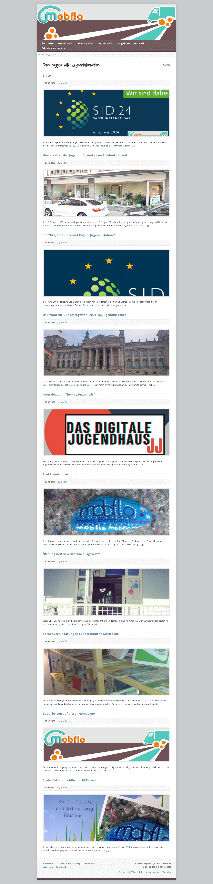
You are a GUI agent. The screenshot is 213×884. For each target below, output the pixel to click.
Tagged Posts (52, 54)
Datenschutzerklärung (69, 863)
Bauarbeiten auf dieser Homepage (69, 713)
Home (41, 54)
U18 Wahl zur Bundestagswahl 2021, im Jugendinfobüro (84, 315)
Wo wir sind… (106, 43)
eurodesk (139, 43)
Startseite (48, 43)
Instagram (47, 867)
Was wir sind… (86, 43)
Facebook (61, 867)
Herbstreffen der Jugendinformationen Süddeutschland (85, 155)
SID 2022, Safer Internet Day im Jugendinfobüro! (79, 235)
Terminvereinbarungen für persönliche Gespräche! (81, 634)
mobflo (64, 83)
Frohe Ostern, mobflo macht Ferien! (70, 780)
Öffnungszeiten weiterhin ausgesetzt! (71, 554)
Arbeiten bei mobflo (53, 48)
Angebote (124, 43)
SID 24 (47, 75)
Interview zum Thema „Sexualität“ (69, 394)
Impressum (48, 863)
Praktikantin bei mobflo (61, 474)
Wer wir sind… (66, 43)
